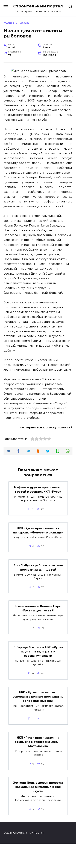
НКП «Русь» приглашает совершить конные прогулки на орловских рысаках (38, 697)
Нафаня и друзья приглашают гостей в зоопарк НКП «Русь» (38, 489)
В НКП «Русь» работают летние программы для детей (38, 567)
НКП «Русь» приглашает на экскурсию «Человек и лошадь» (38, 530)
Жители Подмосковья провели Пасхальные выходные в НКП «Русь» (38, 787)
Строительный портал (38, 6)
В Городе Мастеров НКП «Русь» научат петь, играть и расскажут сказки (38, 651)
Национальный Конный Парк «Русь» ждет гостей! (38, 608)
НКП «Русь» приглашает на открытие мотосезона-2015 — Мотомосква (38, 742)
